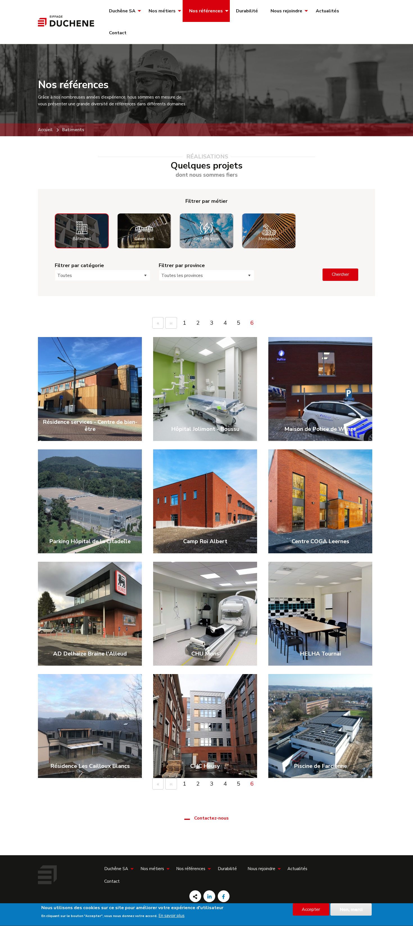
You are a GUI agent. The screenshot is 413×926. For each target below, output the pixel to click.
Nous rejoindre (286, 11)
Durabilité (247, 11)
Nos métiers (162, 11)
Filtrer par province (182, 265)
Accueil (45, 130)
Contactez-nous (211, 818)
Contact (117, 33)
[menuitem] (122, 11)
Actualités (327, 11)
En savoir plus (171, 916)
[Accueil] (66, 25)
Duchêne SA (122, 11)
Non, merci (351, 909)
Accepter (311, 909)
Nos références (206, 11)
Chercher (340, 274)
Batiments (73, 130)
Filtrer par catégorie (79, 265)
